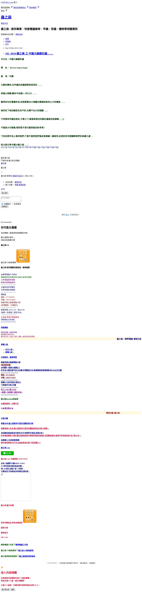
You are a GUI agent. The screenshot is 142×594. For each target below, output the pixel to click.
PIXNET (54, 563)
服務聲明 (92, 563)
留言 (20, 176)
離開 (12, 589)
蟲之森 (6, 17)
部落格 (8, 41)
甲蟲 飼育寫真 (20, 185)
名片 (7, 44)
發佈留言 (5, 206)
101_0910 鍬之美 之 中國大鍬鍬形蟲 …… (29, 53)
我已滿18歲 (5, 589)
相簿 (7, 39)
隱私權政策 (83, 563)
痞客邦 (15, 176)
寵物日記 (19, 34)
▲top (3, 189)
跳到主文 (4, 23)
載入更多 (5, 193)
